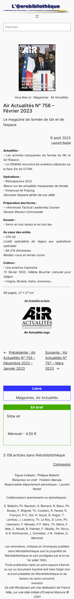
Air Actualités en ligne (37, 300)
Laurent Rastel (61, 142)
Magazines (41, 97)
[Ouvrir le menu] (37, 16)
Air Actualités (59, 97)
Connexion (62, 464)
